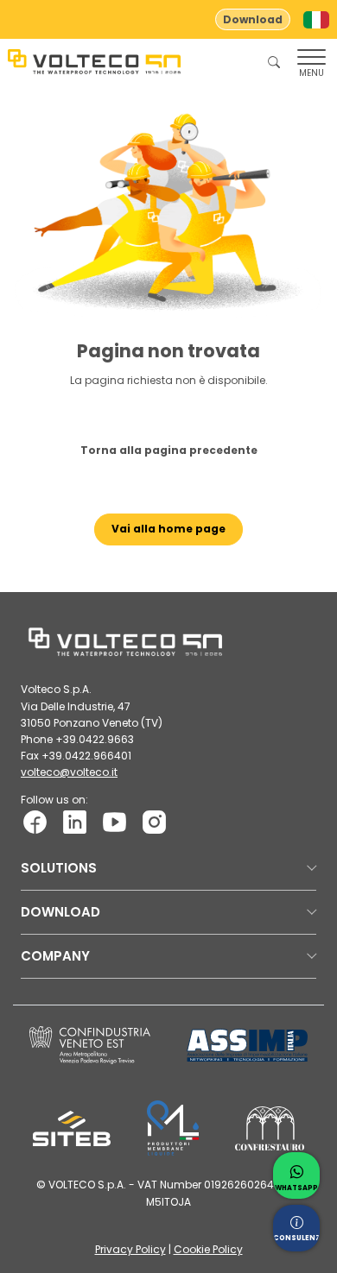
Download (253, 19)
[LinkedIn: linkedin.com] (74, 821)
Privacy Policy (130, 1249)
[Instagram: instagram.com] (154, 821)
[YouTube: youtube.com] (114, 821)
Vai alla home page (168, 528)
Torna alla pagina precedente (169, 450)
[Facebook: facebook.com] (35, 821)
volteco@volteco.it (69, 772)
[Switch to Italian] (316, 19)
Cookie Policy (208, 1249)
